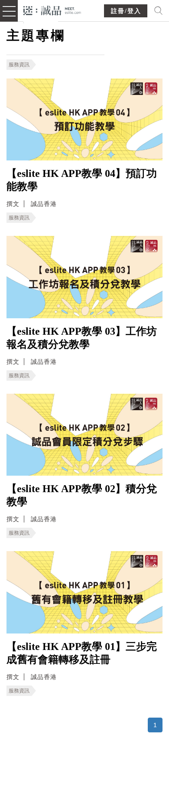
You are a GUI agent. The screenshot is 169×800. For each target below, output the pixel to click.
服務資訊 (19, 65)
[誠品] (52, 10)
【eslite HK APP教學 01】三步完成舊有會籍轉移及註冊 (81, 653)
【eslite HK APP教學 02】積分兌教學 (81, 495)
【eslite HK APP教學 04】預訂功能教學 (81, 180)
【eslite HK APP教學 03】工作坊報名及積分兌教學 (81, 338)
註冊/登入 (126, 11)
